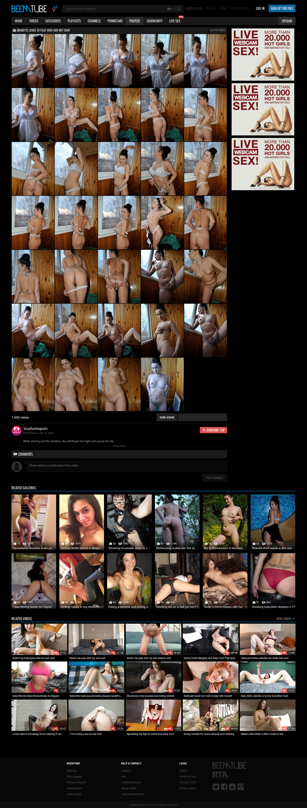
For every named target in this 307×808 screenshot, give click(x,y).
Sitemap (72, 770)
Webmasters (74, 788)
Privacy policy (187, 788)
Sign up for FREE (282, 8)
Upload (287, 20)
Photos (134, 20)
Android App (74, 794)
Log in (260, 8)
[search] (179, 8)
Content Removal (131, 782)
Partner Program (76, 782)
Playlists (74, 20)
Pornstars (115, 20)
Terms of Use (187, 776)
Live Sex (176, 20)
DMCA (183, 770)
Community (154, 20)
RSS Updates (74, 776)
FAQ (123, 776)
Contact (125, 770)
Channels (94, 20)
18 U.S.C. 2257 (187, 782)
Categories (53, 20)
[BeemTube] (30, 8)
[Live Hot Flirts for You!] (263, 79)
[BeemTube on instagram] (240, 786)
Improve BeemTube (132, 794)
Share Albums (167, 417)
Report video (128, 788)
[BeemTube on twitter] (216, 786)
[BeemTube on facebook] (224, 786)
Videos (33, 20)
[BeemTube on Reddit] (232, 786)
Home (18, 20)
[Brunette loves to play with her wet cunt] (33, 61)
